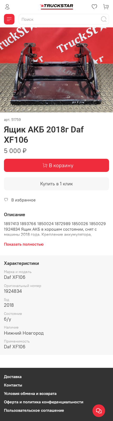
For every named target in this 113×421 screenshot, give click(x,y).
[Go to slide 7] (27, 110)
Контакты (13, 385)
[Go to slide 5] (19, 110)
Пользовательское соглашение (34, 410)
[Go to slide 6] (23, 110)
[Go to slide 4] (16, 110)
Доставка (13, 376)
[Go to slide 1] (5, 110)
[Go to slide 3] (12, 110)
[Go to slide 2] (8, 110)
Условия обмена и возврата (30, 393)
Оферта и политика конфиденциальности (43, 401)
